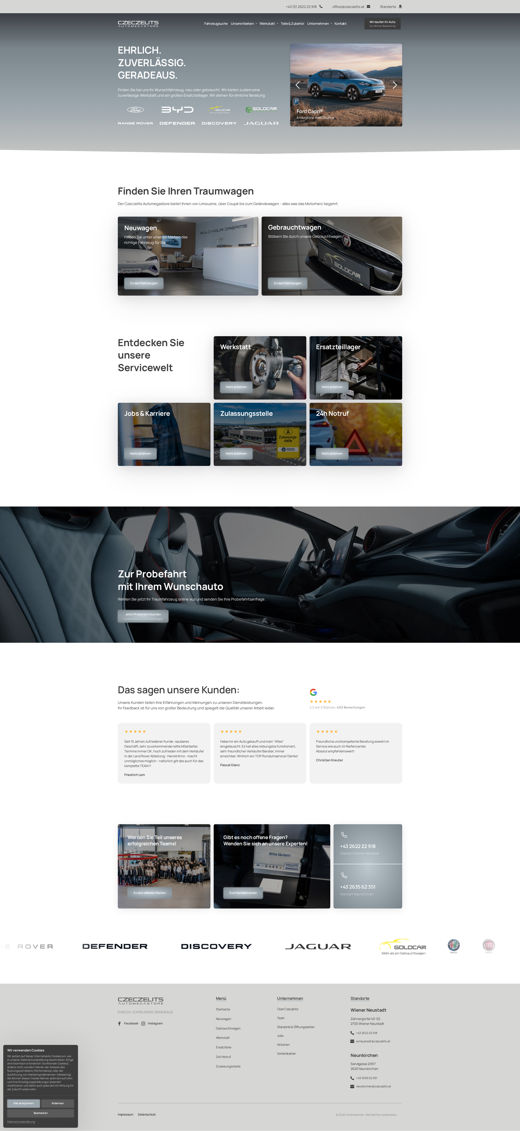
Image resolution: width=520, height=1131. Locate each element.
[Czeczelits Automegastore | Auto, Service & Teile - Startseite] (138, 23)
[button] (394, 85)
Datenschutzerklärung (21, 1122)
